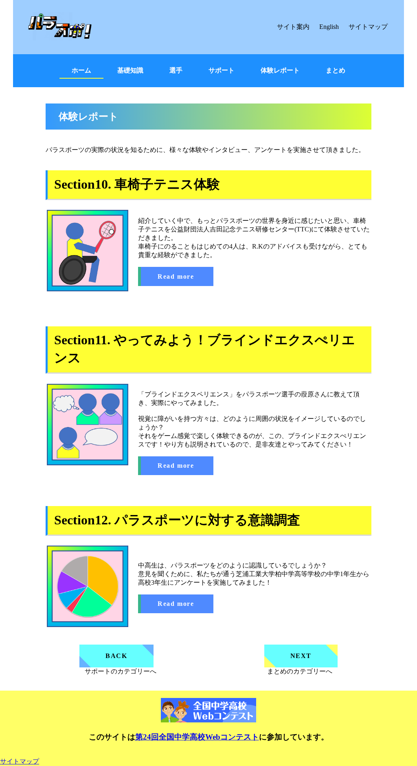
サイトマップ (368, 26)
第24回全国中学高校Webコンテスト (197, 737)
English (329, 26)
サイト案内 (293, 26)
